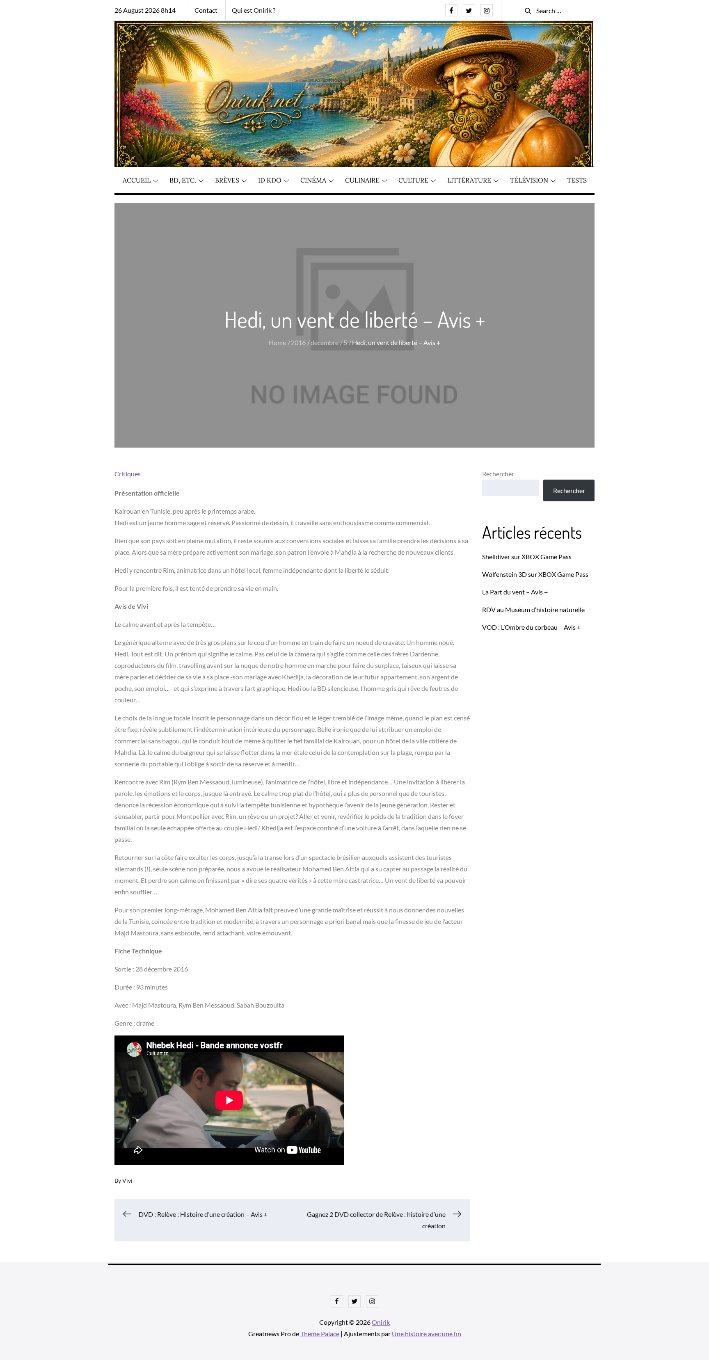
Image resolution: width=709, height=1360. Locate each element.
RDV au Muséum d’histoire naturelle (533, 609)
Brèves (227, 180)
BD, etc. (182, 180)
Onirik (381, 1322)
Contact (205, 10)
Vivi (127, 1180)
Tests (577, 180)
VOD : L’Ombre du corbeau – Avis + (531, 627)
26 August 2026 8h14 (145, 10)
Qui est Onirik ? (253, 10)
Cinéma (313, 180)
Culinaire (362, 180)
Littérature (469, 180)
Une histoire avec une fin (426, 1333)
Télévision (529, 180)
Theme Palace (319, 1333)
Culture (413, 180)
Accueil (137, 180)
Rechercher (498, 474)
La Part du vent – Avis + (515, 592)
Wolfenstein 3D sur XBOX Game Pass (535, 574)
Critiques (127, 474)
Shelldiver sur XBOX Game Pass (527, 556)
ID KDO (269, 180)
